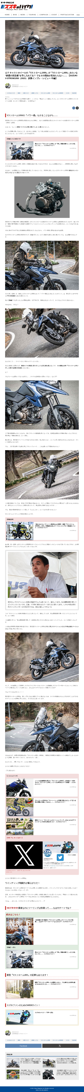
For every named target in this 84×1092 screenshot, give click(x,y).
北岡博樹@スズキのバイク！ (20, 86)
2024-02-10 (15, 85)
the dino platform (44, 1090)
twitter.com (9, 872)
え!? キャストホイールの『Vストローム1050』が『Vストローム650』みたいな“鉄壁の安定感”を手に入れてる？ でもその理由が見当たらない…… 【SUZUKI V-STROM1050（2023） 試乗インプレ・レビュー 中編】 (41, 76)
